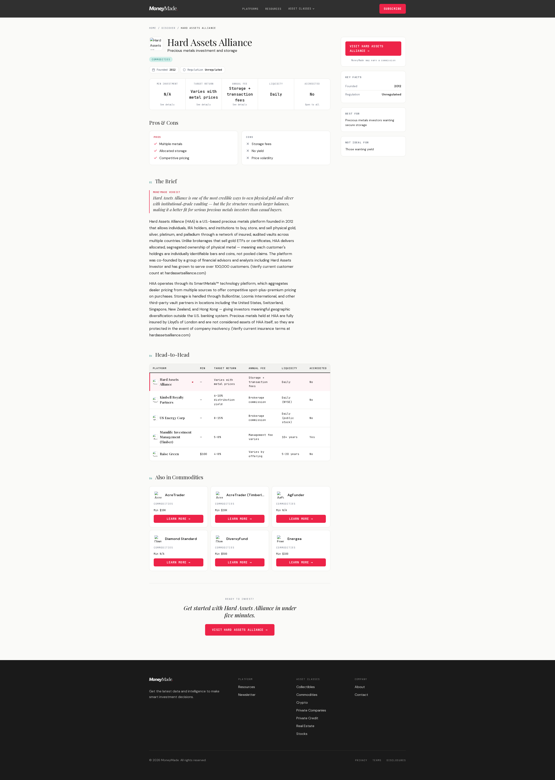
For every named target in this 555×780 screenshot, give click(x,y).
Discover (169, 27)
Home (152, 27)
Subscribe (393, 9)
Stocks (301, 733)
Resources (273, 9)
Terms (376, 760)
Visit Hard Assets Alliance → (239, 630)
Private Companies (311, 710)
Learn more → (178, 519)
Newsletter (247, 694)
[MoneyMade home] (163, 8)
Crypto (302, 702)
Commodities (306, 694)
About (360, 687)
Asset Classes (300, 8)
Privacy (361, 760)
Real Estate (305, 726)
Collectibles (305, 687)
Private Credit (307, 718)
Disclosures (396, 760)
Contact (361, 694)
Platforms (250, 9)
